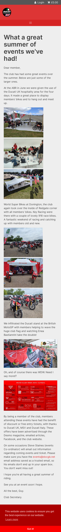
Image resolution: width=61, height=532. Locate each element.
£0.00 (54, 2)
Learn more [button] (11, 519)
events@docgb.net (44, 456)
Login (40, 2)
